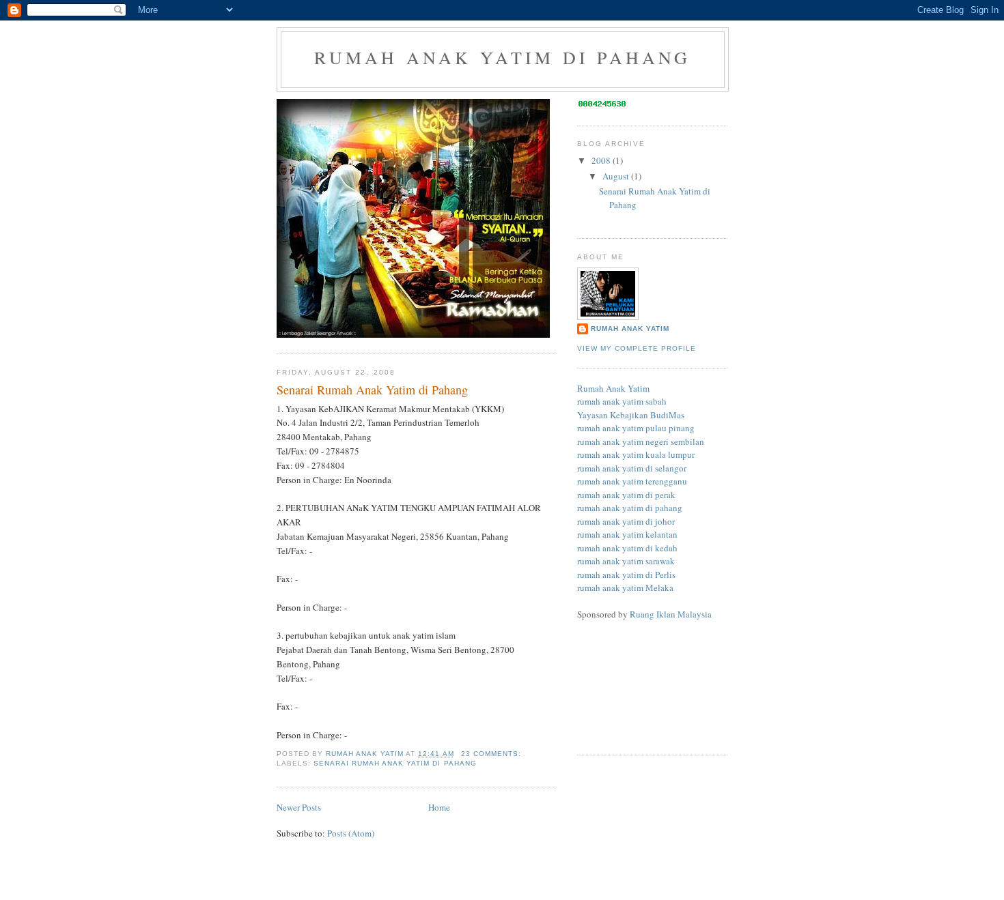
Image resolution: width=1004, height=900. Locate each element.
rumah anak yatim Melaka (625, 587)
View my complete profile (636, 348)
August (616, 176)
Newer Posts (299, 807)
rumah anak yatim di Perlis (626, 574)
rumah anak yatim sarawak (626, 561)
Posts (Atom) (350, 833)
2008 (602, 160)
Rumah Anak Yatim (630, 328)
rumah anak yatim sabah (622, 401)
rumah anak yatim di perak (626, 495)
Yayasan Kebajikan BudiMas (630, 415)
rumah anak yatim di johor (626, 521)
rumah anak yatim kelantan (627, 534)
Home (439, 807)
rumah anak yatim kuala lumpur (636, 454)
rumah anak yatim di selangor (631, 468)
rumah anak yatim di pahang (502, 57)
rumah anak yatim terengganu (632, 481)
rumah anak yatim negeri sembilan (640, 441)
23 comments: (492, 753)
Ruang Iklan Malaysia (671, 614)
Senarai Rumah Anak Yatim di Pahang (372, 389)
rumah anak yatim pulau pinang (636, 428)
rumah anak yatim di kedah (627, 548)
